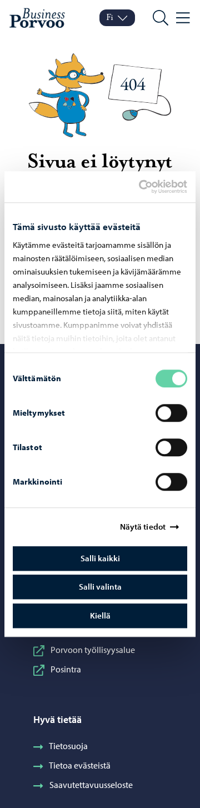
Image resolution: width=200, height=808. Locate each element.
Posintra (66, 669)
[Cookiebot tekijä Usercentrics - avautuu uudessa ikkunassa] (148, 186)
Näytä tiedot (143, 526)
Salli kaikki (100, 558)
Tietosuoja (68, 745)
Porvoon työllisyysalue (93, 649)
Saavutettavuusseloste (91, 784)
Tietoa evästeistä (80, 765)
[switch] (171, 413)
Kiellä (100, 615)
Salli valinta (100, 586)
